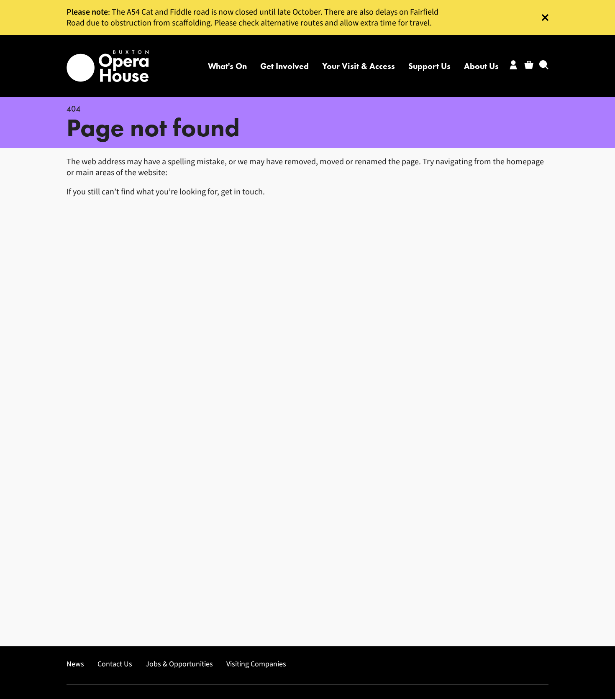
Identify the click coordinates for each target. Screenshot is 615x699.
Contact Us (114, 664)
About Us (481, 66)
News (75, 664)
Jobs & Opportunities (179, 664)
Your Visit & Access (358, 66)
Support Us (429, 66)
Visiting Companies (256, 664)
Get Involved (284, 66)
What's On (227, 66)
